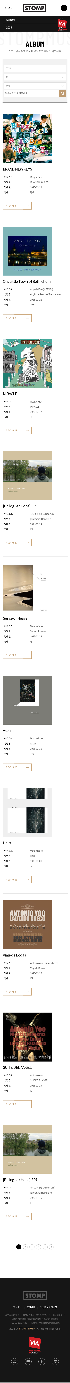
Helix (7, 843)
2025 (9, 27)
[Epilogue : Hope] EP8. (20, 506)
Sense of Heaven (16, 618)
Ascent (8, 731)
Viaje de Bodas (14, 955)
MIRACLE (10, 394)
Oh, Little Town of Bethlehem (27, 282)
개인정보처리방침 (48, 1307)
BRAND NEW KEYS (17, 169)
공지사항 (31, 1307)
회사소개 (17, 1307)
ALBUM (10, 19)
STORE (8, 7)
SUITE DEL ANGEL (17, 1068)
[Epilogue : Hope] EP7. (20, 1180)
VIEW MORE (11, 205)
